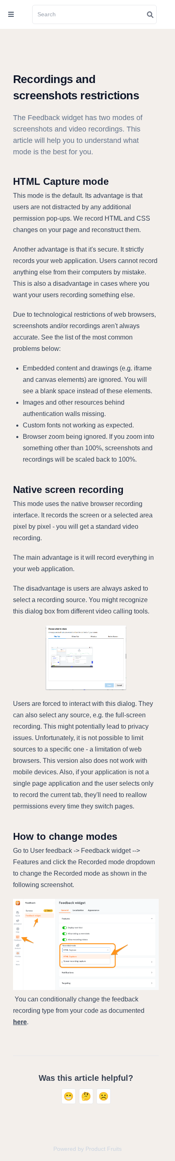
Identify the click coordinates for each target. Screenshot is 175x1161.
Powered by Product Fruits (87, 1149)
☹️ (103, 1096)
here (20, 1022)
